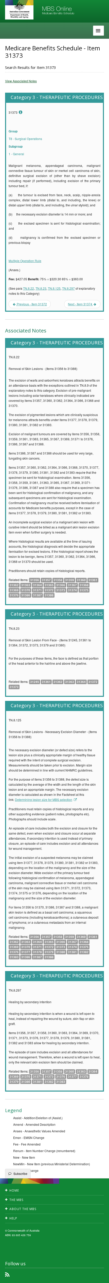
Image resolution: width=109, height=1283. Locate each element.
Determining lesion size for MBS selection (43, 799)
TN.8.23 (40, 288)
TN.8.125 (54, 288)
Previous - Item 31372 (31, 304)
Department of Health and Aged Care (19, 10)
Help (13, 1218)
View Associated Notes (21, 81)
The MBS (16, 1200)
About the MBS (23, 1209)
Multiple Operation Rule (25, 261)
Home (14, 1190)
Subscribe (20, 1173)
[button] (99, 1275)
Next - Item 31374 (80, 304)
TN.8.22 (28, 288)
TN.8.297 (68, 288)
